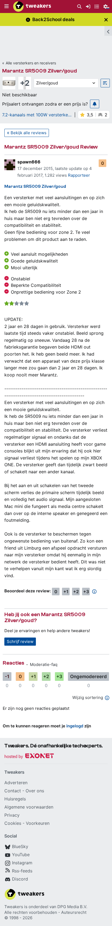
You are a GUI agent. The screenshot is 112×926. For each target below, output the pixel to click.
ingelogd (74, 725)
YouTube (21, 854)
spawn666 (29, 162)
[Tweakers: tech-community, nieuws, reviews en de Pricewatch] (32, 6)
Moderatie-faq (43, 664)
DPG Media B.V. (72, 906)
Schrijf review (20, 641)
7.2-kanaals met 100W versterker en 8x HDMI (36, 114)
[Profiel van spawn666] (9, 164)
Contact (12, 790)
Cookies (12, 823)
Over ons (35, 790)
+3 (86, 591)
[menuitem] (79, 6)
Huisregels (15, 799)
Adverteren (15, 782)
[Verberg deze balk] (106, 19)
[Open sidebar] (108, 31)
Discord (20, 879)
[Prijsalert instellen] (94, 104)
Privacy (12, 815)
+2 (25, 83)
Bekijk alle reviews (28, 132)
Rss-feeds (22, 871)
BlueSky (20, 846)
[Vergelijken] (105, 83)
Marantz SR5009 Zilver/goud (39, 71)
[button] (6, 6)
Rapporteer (79, 175)
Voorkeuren (37, 823)
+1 (66, 591)
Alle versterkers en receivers (31, 63)
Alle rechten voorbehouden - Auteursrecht (45, 912)
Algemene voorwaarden (28, 807)
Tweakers (13, 906)
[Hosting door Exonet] (29, 756)
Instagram (22, 862)
